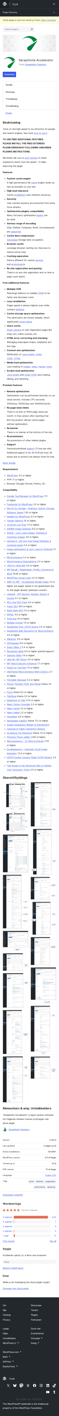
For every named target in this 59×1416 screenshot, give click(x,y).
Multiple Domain (15, 622)
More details (9, 463)
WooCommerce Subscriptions (21, 561)
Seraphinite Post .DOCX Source (23, 626)
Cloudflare (12, 716)
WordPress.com (12, 1352)
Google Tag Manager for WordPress (25, 496)
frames (41, 366)
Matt (6, 1356)
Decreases (12, 239)
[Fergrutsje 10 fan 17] (52, 785)
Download (9, 74)
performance (39, 1187)
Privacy (6, 1319)
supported (16, 231)
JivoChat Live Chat (16, 524)
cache (34, 182)
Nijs (4, 1310)
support (31, 448)
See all (53, 1241)
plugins (39, 215)
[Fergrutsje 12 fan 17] (52, 880)
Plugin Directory (10, 12)
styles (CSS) (31, 374)
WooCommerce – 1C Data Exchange (25, 741)
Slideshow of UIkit (16, 700)
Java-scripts (28, 354)
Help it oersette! (48, 20)
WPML (10, 614)
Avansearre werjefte (13, 1194)
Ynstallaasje (11, 99)
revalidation (20, 195)
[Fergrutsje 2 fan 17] (24, 815)
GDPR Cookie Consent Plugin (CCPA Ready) (29, 757)
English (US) (50, 1175)
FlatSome (11, 696)
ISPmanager (13, 643)
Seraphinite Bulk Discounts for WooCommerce (30, 631)
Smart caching (14, 330)
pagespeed (50, 1181)
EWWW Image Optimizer (19, 528)
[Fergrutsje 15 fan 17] (52, 971)
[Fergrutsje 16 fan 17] (52, 1009)
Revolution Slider (15, 651)
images (26, 366)
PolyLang (11, 618)
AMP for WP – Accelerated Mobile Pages (28, 582)
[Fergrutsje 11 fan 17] (52, 832)
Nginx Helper (13, 712)
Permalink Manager (16, 680)
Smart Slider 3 (14, 647)
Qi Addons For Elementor (19, 733)
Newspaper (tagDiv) (17, 720)
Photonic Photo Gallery (19, 737)
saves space (25, 321)
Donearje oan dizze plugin (16, 1288)
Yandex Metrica (15, 520)
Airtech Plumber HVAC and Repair (24, 684)
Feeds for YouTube (16, 667)
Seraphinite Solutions (35, 64)
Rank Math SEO (15, 610)
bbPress (8, 1361)
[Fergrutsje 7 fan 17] (24, 976)
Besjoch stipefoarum (13, 1268)
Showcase (36, 1305)
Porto (10, 692)
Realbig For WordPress (18, 516)
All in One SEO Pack (17, 602)
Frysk (12, 1378)
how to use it (40, 133)
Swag (35, 1343)
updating (20, 309)
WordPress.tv (11, 1343)
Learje (6, 1328)
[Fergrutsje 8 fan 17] (24, 1013)
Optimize (39, 1181)
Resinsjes (10, 92)
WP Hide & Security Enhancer (22, 663)
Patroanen (36, 1319)
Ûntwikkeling (12, 106)
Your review (9, 1241)
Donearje (37, 1338)
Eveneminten (37, 1333)
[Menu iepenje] (54, 4)
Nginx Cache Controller (18, 704)
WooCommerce (14, 557)
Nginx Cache (13, 708)
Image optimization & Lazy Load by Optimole (30, 549)
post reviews (31, 158)
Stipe (5, 1333)
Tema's (34, 1310)
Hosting (7, 1315)
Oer (4, 1305)
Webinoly (11, 639)
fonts (49, 366)
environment (17, 264)
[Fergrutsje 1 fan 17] (24, 785)
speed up (51, 1187)
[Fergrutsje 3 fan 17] (24, 838)
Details (9, 84)
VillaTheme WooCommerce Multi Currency (28, 671)
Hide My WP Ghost (17, 659)
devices (39, 260)
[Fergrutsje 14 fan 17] (52, 940)
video (34, 366)
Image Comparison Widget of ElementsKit (28, 724)
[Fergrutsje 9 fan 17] (24, 1060)
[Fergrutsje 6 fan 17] (24, 956)
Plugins (34, 1315)
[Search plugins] (32, 29)
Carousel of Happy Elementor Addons (26, 729)
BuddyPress (10, 1366)
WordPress (12, 475)
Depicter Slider (14, 655)
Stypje (8, 113)
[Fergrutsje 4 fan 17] (24, 878)
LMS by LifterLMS (16, 565)
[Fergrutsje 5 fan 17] (24, 934)
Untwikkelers (9, 1338)
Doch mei (35, 1328)
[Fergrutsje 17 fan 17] (52, 1060)
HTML (17, 358)
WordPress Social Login (19, 577)
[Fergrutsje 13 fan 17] (52, 905)
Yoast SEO (12, 606)
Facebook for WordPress (20, 504)
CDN (40, 293)
